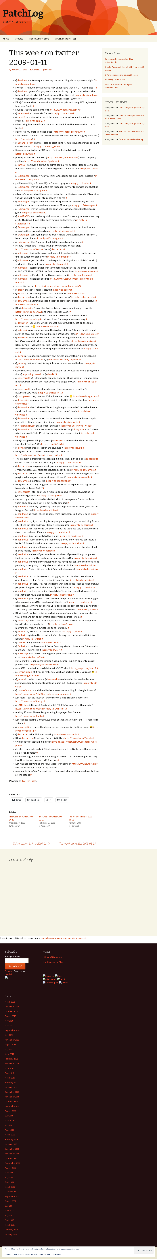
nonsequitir (23, 726)
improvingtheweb (32, 374)
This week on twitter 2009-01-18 (78, 843)
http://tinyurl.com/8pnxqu (29, 701)
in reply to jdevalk (70, 359)
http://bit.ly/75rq (24, 153)
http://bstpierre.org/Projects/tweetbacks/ (38, 455)
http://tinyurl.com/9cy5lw (29, 715)
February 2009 (11, 1139)
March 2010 (10, 1077)
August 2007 (10, 1201)
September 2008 (12, 1163)
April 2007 (9, 1220)
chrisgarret (79, 429)
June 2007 (9, 1210)
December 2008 (12, 1149)
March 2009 (10, 1134)
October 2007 (11, 1191)
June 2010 (9, 1068)
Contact (19, 38)
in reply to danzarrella (83, 297)
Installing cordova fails (115, 79)
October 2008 (11, 1158)
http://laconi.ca (23, 139)
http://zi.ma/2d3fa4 (51, 444)
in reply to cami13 (34, 120)
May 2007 (9, 1215)
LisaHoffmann (24, 690)
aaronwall (58, 440)
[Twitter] (63, 982)
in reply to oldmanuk (58, 256)
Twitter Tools (29, 780)
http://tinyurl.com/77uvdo (78, 738)
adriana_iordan (25, 142)
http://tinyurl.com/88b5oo (44, 664)
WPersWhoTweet (26, 425)
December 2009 (12, 1092)
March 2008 (10, 1187)
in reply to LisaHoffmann (56, 693)
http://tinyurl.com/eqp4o (28, 319)
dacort (20, 289)
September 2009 (12, 1106)
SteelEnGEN (23, 216)
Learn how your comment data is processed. (63, 937)
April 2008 (9, 1182)
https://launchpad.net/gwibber (40, 161)
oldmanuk (22, 252)
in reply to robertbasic (63, 113)
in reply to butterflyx (32, 657)
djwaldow (22, 80)
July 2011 (9, 1049)
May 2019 (9, 1020)
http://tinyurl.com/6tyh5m (64, 278)
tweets (48, 69)
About (6, 38)
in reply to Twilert (31, 638)
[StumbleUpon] (50, 982)
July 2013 (9, 1025)
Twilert (21, 635)
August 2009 (10, 1111)
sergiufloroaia (24, 671)
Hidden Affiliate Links (39, 38)
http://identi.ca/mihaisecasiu (62, 157)
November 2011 (12, 1039)
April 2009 (9, 1130)
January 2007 (11, 1234)
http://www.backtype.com (63, 109)
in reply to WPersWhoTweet (75, 425)
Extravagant (24, 175)
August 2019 (10, 1016)
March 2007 (10, 1224)
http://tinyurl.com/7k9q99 (29, 693)
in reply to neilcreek (86, 333)
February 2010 (11, 1082)
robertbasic (23, 113)
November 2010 (12, 1063)
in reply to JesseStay (60, 624)
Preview (8, 971)
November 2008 (12, 1153)
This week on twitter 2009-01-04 (29, 843)
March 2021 (10, 1001)
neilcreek (22, 330)
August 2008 (10, 1168)
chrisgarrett (23, 377)
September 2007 (12, 1196)
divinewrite (27, 308)
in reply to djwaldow (85, 94)
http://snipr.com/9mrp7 (83, 668)
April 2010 (9, 1073)
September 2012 (12, 1030)
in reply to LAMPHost (54, 708)
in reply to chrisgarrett (50, 392)
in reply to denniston (47, 326)
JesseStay (22, 620)
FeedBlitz (9, 974)
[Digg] (58, 975)
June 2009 (9, 1120)
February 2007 (11, 1229)
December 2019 (12, 1006)
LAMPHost (23, 704)
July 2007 (9, 1205)
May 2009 (9, 1125)
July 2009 (9, 1115)
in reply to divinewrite (67, 421)
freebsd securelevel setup (131, 139)
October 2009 (11, 1101)
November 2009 (12, 1096)
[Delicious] (48, 975)
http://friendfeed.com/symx (68, 131)
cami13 (21, 117)
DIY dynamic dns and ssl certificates (121, 74)
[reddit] (61, 979)
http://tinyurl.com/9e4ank (29, 249)
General (36, 69)
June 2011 (9, 1054)
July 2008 (9, 1172)
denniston (22, 322)
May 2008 (9, 1177)
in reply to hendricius (45, 510)
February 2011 (11, 1058)
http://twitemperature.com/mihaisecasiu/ (57, 286)
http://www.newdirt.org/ (85, 763)
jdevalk (21, 355)
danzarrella (58, 249)
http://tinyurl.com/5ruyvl (28, 311)
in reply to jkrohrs (80, 183)
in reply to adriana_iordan (46, 146)
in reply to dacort (62, 289)
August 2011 (10, 1044)
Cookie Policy (56, 1254)
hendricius (22, 506)
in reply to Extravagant (33, 190)
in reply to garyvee (86, 609)
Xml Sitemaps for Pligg (66, 38)
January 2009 (11, 1144)
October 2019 (11, 1011)
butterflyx (22, 653)
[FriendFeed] (49, 979)
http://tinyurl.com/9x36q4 (29, 708)
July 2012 (9, 1035)
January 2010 (11, 1087)
